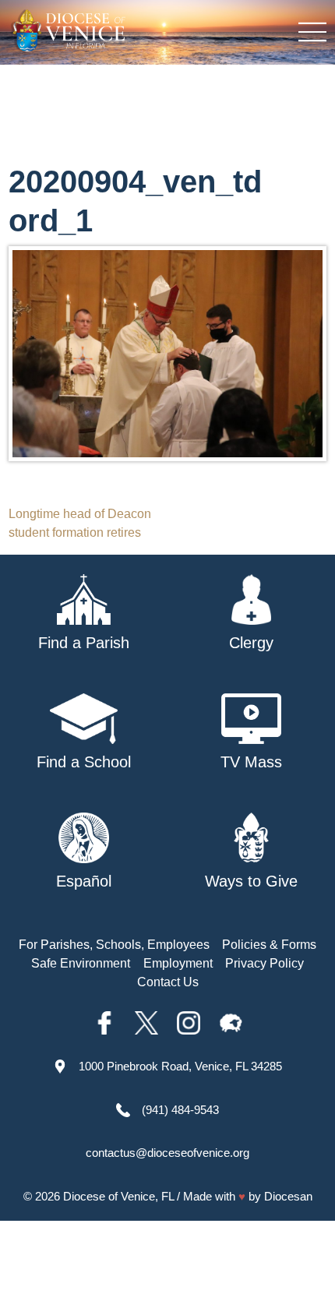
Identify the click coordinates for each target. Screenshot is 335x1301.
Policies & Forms (269, 944)
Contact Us (168, 982)
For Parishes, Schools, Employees (114, 944)
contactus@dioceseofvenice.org (167, 1152)
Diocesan (288, 1196)
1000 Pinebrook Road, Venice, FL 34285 (180, 1066)
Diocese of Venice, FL (118, 1196)
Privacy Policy (264, 963)
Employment (178, 963)
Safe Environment (80, 963)
